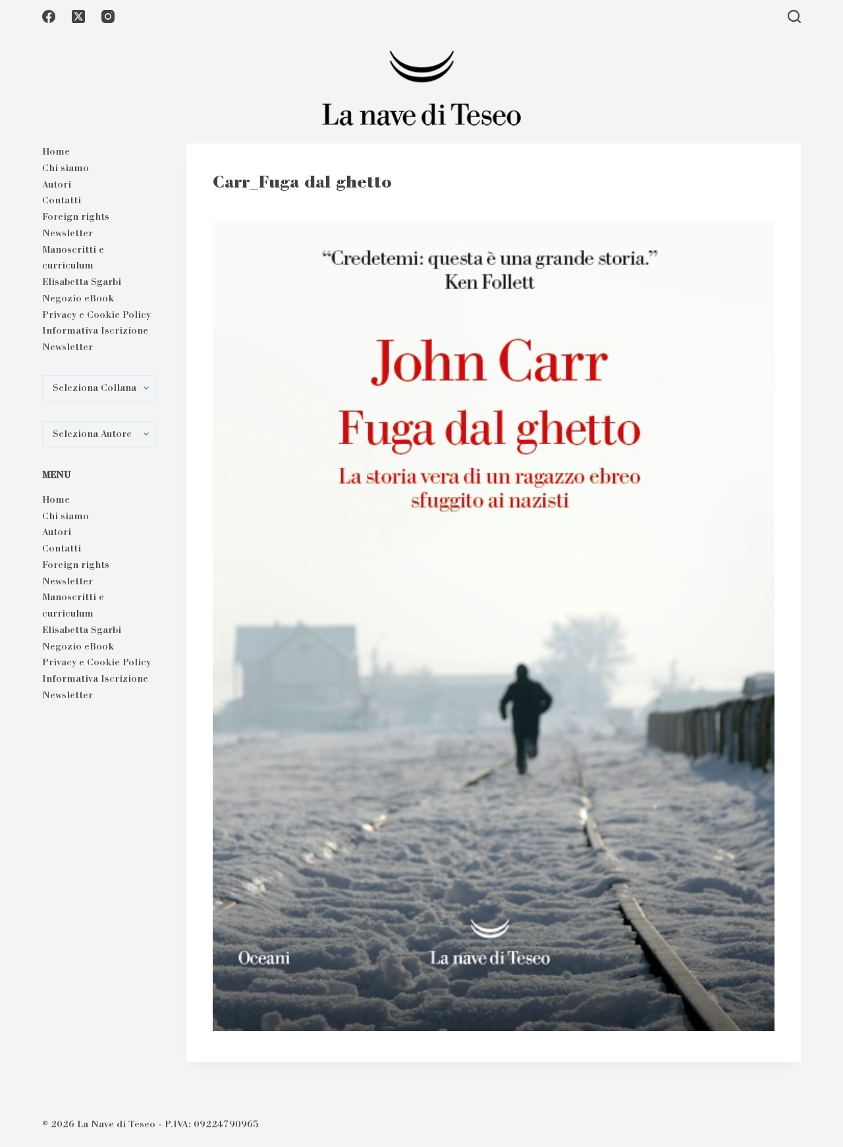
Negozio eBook (78, 298)
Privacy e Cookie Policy (96, 314)
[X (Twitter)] (78, 16)
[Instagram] (108, 16)
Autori (56, 184)
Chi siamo (65, 168)
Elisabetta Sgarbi (81, 282)
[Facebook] (48, 16)
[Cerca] (794, 16)
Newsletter (67, 233)
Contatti (61, 200)
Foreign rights (75, 216)
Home (56, 151)
